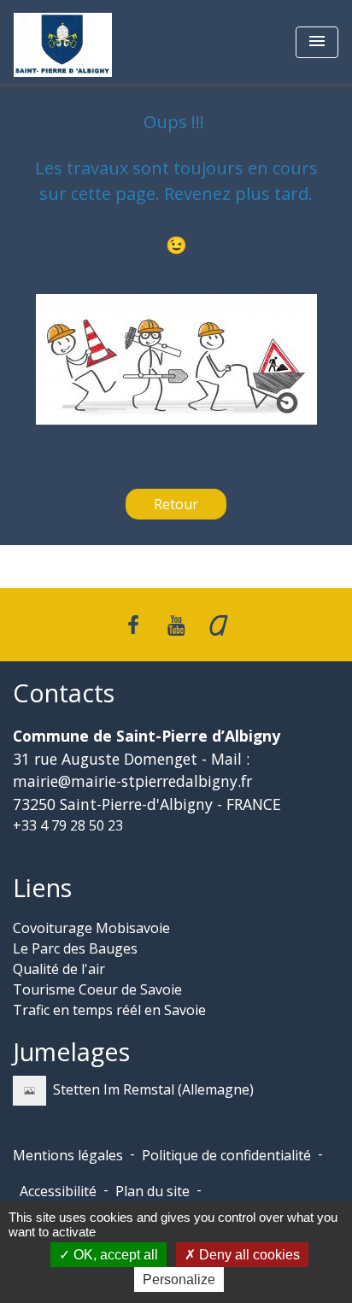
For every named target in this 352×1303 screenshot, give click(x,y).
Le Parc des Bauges (75, 948)
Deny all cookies (248, 1254)
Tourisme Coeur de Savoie (97, 989)
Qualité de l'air (59, 969)
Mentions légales (68, 1155)
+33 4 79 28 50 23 (68, 825)
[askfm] (219, 624)
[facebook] (134, 624)
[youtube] (176, 624)
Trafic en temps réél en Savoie (109, 1010)
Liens (42, 888)
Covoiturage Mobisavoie (91, 928)
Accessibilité (58, 1191)
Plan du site (152, 1191)
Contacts (63, 693)
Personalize (179, 1279)
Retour (176, 504)
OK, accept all (114, 1254)
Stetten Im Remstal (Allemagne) (153, 1089)
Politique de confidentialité (226, 1155)
